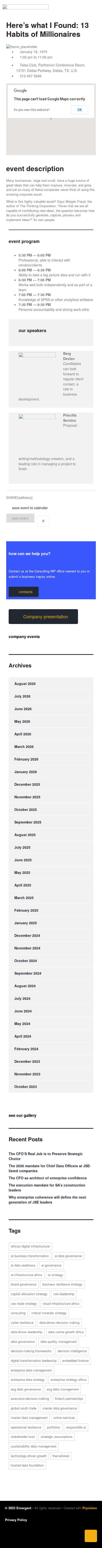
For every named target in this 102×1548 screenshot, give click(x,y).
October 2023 (25, 1086)
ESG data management (63, 1389)
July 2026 (22, 696)
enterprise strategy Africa (68, 1379)
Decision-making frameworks (31, 1350)
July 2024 (22, 998)
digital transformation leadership (33, 1360)
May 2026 (22, 721)
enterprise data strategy (28, 1379)
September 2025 (27, 822)
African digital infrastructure (30, 1246)
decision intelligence (72, 1350)
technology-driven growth (29, 1455)
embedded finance (75, 1360)
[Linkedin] (91, 1536)
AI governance (51, 1265)
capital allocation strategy (29, 1293)
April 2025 (22, 885)
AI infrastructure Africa (26, 1274)
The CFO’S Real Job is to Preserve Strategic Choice (46, 1156)
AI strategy (55, 1274)
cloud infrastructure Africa (61, 1303)
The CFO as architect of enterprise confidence (48, 1177)
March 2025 (24, 897)
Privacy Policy (16, 1519)
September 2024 (27, 973)
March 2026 (24, 746)
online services (64, 1417)
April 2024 (22, 1036)
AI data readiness (23, 1265)
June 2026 (23, 708)
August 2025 (25, 834)
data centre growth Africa (66, 1331)
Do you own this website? (32, 110)
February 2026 (26, 759)
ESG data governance (26, 1389)
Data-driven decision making (59, 1322)
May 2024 (22, 1023)
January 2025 (25, 922)
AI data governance (68, 1255)
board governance (23, 1284)
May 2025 (22, 872)
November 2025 (27, 796)
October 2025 (25, 809)
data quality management (59, 1341)
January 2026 (25, 771)
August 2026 (25, 683)
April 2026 (22, 733)
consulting (18, 1312)
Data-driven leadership (26, 1331)
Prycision (89, 1508)
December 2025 (27, 784)
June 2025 (23, 859)
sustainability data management (33, 1446)
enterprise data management (31, 1370)
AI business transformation (30, 1255)
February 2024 (26, 1048)
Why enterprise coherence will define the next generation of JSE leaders (47, 1200)
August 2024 (25, 985)
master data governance (59, 1408)
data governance (23, 1341)
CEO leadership (63, 1293)
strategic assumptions (57, 1436)
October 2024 (25, 960)
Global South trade (23, 1408)
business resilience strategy (62, 1284)
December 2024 (27, 935)
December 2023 (27, 1061)
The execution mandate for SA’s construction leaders (47, 1187)
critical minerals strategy (49, 1312)
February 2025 (26, 910)
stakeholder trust (23, 1436)
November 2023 (27, 1073)
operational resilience (26, 1427)
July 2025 (22, 847)
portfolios (53, 1427)
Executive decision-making (30, 1398)
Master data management (29, 1417)
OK (79, 110)
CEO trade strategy (24, 1303)
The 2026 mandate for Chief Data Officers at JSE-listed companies (50, 1168)
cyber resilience (22, 1322)
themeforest (61, 1455)
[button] (76, 11)
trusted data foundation (27, 1465)
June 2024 (23, 1010)
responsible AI (76, 1427)
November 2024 (27, 947)
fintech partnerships (69, 1398)
